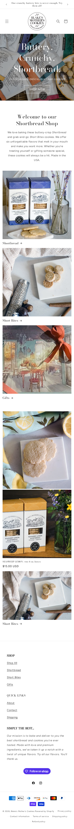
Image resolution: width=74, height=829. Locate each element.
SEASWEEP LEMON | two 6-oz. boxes (22, 561)
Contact (12, 710)
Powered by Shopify (44, 811)
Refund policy (38, 821)
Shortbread (11, 243)
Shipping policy (59, 816)
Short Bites (10, 320)
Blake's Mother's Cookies (22, 811)
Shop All (12, 662)
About (11, 702)
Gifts (6, 398)
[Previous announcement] (6, 4)
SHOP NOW (37, 89)
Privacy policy (64, 811)
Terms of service (41, 816)
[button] (7, 21)
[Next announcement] (67, 4)
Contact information (19, 816)
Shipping (12, 717)
